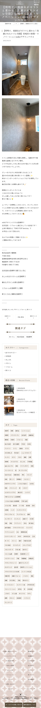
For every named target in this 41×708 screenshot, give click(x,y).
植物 (17, 466)
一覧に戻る (20, 317)
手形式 (23, 444)
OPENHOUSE (30, 585)
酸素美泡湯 (24, 532)
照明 (32, 466)
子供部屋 (29, 461)
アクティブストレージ (11, 563)
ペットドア (29, 527)
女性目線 (29, 589)
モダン (29, 593)
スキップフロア (27, 545)
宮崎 (6, 488)
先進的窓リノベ (24, 554)
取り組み (31, 523)
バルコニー (27, 479)
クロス (19, 457)
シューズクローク (26, 453)
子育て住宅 (24, 501)
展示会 (17, 431)
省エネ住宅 (8, 444)
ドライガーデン (15, 435)
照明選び (19, 479)
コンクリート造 (21, 585)
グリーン (14, 541)
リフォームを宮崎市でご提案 (12, 288)
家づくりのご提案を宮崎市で (12, 294)
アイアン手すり (24, 466)
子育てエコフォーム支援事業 (12, 497)
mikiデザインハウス (10, 483)
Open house (8, 475)
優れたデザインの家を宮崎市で (13, 282)
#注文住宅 (20, 337)
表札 (23, 475)
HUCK (19, 536)
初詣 (19, 580)
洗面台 (21, 448)
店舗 (6, 580)
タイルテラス (14, 461)
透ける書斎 (16, 444)
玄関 (30, 457)
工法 (33, 536)
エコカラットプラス (10, 492)
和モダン (25, 549)
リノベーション (25, 431)
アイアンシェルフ (9, 532)
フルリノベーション (10, 589)
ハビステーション (9, 558)
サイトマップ (30, 689)
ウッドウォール (21, 514)
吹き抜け (16, 453)
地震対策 (7, 576)
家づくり (29, 309)
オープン (7, 541)
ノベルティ (26, 576)
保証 (11, 523)
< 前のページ (7, 317)
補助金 (6, 439)
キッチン (7, 457)
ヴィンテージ (8, 602)
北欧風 (6, 510)
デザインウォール (9, 514)
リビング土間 (8, 554)
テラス (27, 448)
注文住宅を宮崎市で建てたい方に (14, 270)
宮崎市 (6, 431)
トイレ (15, 448)
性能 (6, 523)
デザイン (16, 309)
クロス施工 (8, 545)
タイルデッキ (16, 545)
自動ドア (25, 519)
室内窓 (16, 567)
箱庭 (25, 457)
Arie (18, 532)
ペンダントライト (21, 510)
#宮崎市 (29, 337)
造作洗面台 (8, 527)
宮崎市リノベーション (26, 567)
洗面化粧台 (17, 475)
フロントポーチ (9, 549)
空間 (6, 598)
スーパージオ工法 (26, 571)
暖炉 (20, 541)
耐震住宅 (31, 558)
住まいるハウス (9, 466)
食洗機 (28, 505)
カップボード (8, 519)
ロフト (14, 457)
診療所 (16, 554)
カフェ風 (14, 593)
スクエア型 (8, 505)
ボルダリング (8, 567)
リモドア (25, 488)
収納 (6, 479)
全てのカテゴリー (11, 353)
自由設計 (19, 598)
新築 (12, 431)
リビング (29, 475)
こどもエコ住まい (22, 483)
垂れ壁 (15, 505)
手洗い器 (18, 549)
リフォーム (23, 309)
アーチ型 (21, 505)
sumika (32, 483)
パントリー (8, 448)
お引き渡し (13, 580)
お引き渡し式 (8, 453)
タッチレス (17, 519)
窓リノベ (12, 479)
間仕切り (20, 492)
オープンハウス (23, 470)
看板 (32, 576)
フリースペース (9, 470)
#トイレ (12, 337)
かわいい (12, 598)
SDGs (25, 523)
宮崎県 (6, 461)
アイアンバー (17, 523)
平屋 (18, 558)
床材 (33, 505)
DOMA (29, 444)
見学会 (19, 589)
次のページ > (33, 317)
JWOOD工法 (26, 536)
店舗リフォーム (16, 576)
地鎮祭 (6, 435)
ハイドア (27, 492)
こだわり (7, 593)
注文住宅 (4, 309)
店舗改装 (31, 435)
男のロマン (26, 580)
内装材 (12, 439)
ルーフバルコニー (9, 585)
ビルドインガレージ (10, 536)
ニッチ (12, 510)
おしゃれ (10, 309)
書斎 (28, 514)
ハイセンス (27, 598)
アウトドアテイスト (18, 527)
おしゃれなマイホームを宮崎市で (14, 276)
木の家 (31, 519)
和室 (26, 439)
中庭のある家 (27, 541)
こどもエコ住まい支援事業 (12, 501)
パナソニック (13, 488)
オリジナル (22, 593)
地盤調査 (23, 558)
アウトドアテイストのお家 (12, 571)
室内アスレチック (23, 563)
